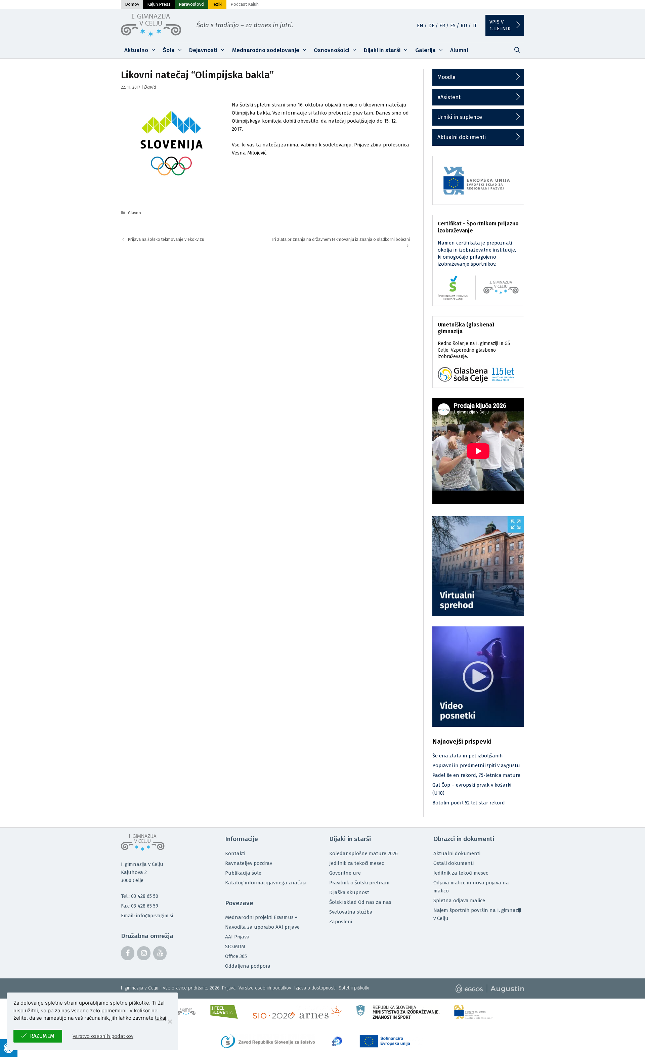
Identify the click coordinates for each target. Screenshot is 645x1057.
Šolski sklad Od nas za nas (360, 902)
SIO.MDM (235, 946)
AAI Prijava (237, 937)
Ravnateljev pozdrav (248, 863)
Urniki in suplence (459, 117)
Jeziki (217, 4)
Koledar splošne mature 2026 (363, 853)
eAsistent (449, 97)
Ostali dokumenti (453, 863)
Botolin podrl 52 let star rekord (468, 803)
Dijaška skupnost (349, 892)
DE (431, 26)
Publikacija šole (243, 873)
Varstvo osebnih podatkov (265, 988)
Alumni (459, 50)
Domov (132, 4)
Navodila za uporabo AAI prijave (262, 927)
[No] (169, 1021)
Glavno (134, 212)
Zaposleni (340, 922)
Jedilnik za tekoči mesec (356, 863)
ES (453, 26)
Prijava (228, 988)
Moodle (446, 77)
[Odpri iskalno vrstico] (517, 50)
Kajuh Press (159, 4)
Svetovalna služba (351, 912)
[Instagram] (143, 953)
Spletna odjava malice (459, 900)
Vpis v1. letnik (500, 25)
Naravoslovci (191, 4)
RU (464, 26)
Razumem (42, 1036)
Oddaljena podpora (247, 966)
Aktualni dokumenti (461, 137)
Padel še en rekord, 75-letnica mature (476, 775)
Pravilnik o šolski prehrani (359, 883)
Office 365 (236, 956)
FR (442, 26)
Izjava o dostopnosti (315, 988)
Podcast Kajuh (244, 4)
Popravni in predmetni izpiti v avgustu (476, 765)
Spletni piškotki (354, 988)
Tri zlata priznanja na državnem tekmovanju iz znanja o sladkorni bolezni (340, 239)
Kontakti (235, 853)
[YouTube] (160, 953)
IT (474, 26)
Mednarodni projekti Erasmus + (261, 917)
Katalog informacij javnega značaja (266, 883)
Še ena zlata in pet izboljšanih (467, 756)
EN (420, 26)
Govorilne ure (345, 873)
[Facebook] (127, 953)
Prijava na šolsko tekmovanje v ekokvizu (166, 239)
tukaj (160, 1018)
